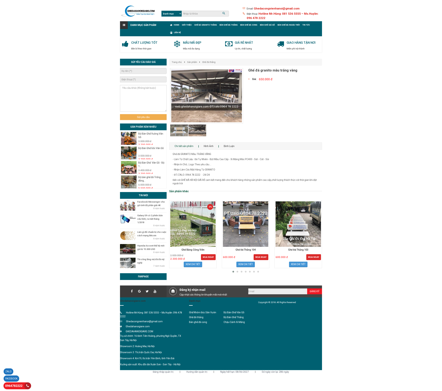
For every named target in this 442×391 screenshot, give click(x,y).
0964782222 (13, 386)
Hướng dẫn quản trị (196, 371)
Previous (164, 105)
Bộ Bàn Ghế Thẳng (234, 317)
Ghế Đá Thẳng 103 (298, 250)
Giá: (254, 79)
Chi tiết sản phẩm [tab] (184, 146)
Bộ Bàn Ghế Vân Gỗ (234, 312)
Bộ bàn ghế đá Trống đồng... (149, 179)
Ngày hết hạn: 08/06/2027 (234, 371)
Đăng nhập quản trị (163, 371)
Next (249, 105)
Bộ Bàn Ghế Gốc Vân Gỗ (151, 148)
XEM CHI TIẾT (193, 264)
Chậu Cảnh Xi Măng (234, 322)
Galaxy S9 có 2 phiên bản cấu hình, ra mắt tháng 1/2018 (150, 219)
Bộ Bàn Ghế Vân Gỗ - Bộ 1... (151, 164)
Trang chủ (177, 62)
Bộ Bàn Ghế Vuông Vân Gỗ (150, 135)
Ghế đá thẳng (208, 62)
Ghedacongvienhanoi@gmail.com (277, 8)
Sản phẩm (192, 62)
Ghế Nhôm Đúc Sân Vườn (202, 312)
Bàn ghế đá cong (198, 322)
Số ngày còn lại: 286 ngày (275, 371)
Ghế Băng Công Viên (192, 250)
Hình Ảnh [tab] (208, 146)
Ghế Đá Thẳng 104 (246, 250)
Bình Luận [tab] (229, 146)
